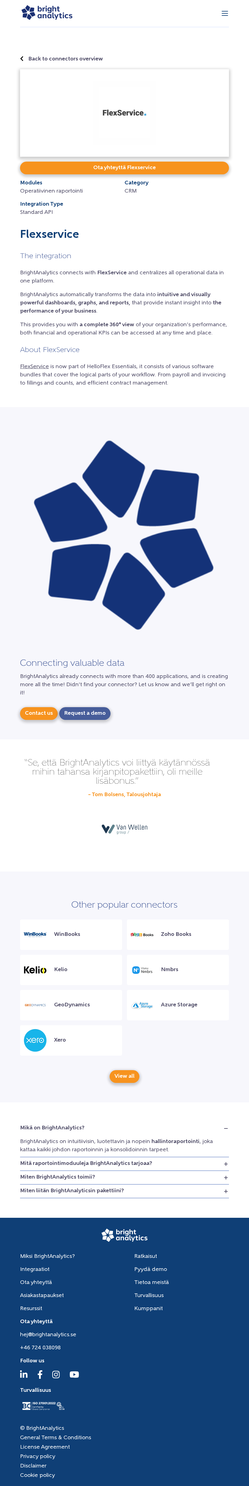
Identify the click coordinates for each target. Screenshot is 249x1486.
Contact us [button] (39, 713)
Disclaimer (33, 1466)
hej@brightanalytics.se (48, 1335)
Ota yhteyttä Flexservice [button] (124, 168)
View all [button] (124, 1076)
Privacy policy (37, 1457)
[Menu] (225, 13)
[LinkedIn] (24, 1377)
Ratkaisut (145, 1256)
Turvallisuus (149, 1296)
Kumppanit (148, 1309)
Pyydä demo (150, 1269)
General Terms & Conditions (55, 1438)
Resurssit (31, 1309)
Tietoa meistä (151, 1283)
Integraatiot (34, 1269)
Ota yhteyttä (36, 1283)
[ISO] (43, 1410)
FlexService (34, 367)
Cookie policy (37, 1475)
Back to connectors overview (65, 59)
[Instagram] (56, 1377)
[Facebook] (40, 1377)
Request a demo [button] (85, 713)
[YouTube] (74, 1377)
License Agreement (45, 1447)
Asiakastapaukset (42, 1296)
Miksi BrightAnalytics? (47, 1256)
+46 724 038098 (40, 1348)
